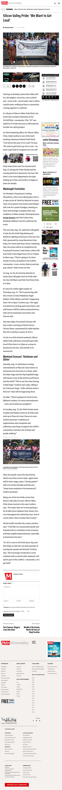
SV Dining (34, 671)
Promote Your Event (52, 673)
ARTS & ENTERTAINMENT (23, 679)
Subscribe (3, 669)
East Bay (7, 751)
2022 (33, 684)
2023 (33, 682)
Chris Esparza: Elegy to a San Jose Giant (11, 628)
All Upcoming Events (52, 666)
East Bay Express (9, 735)
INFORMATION (4, 663)
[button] (55, 3)
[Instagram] (36, 721)
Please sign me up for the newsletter (11, 611)
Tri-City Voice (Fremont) (28, 755)
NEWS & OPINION (21, 663)
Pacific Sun (7, 744)
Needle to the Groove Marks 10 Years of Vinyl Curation (32, 630)
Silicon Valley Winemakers (38, 669)
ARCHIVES (34, 642)
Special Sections (20, 673)
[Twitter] (17, 86)
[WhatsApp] (24, 86)
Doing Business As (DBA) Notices (12, 775)
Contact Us (3, 675)
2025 (33, 677)
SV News (19, 675)
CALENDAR (50, 663)
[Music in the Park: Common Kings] (51, 152)
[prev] (2, 9)
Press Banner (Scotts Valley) (29, 749)
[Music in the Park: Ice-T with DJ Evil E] (51, 182)
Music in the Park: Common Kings (51, 144)
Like (56, 223)
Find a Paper (4, 687)
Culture (18, 687)
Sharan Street (9, 27)
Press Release (4, 680)
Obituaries (3, 682)
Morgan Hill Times (27, 746)
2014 (33, 703)
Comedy (18, 684)
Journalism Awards (27, 770)
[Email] (29, 86)
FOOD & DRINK (35, 663)
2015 (33, 700)
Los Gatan (25, 744)
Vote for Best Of (4, 691)
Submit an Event (51, 671)
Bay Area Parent (8, 749)
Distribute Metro (5, 689)
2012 (33, 707)
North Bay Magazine (9, 753)
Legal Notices (8, 770)
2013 (33, 705)
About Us (3, 673)
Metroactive (19, 689)
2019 (33, 691)
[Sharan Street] (8, 576)
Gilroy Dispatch (26, 735)
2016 (33, 698)
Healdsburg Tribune (27, 737)
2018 (33, 693)
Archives (3, 685)
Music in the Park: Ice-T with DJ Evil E (49, 173)
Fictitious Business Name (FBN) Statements (12, 773)
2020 (33, 689)
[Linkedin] (20, 86)
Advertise (3, 671)
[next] (4, 9)
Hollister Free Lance (27, 739)
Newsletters (4, 666)
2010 (33, 712)
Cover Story (19, 671)
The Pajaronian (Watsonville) (29, 753)
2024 (33, 680)
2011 (33, 709)
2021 (33, 687)
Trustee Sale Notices (9, 777)
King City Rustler (27, 742)
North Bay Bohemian (10, 742)
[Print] (33, 86)
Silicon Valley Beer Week (37, 666)
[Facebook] (13, 86)
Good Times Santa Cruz (10, 737)
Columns (19, 669)
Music (18, 693)
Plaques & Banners (5, 694)
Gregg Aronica (9, 218)
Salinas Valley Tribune (28, 751)
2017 (33, 696)
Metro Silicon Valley (9, 739)
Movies (18, 691)
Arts (18, 682)
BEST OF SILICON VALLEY (38, 674)
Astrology (19, 666)
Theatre (18, 696)
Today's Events (51, 669)
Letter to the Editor (5, 678)
